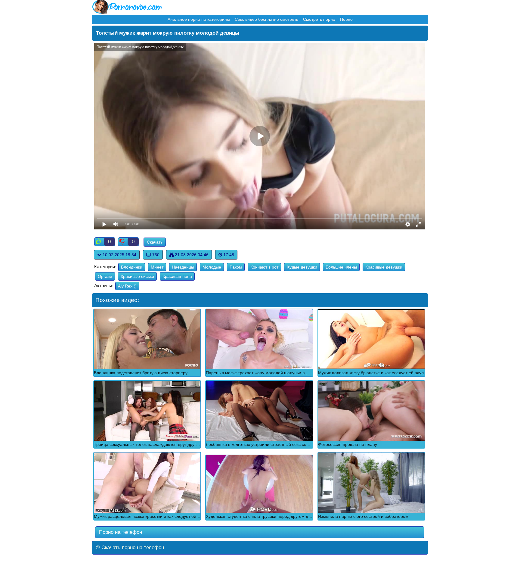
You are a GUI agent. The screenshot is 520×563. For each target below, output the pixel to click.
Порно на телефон (120, 532)
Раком (236, 267)
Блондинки (131, 267)
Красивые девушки (383, 267)
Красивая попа (177, 276)
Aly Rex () (127, 286)
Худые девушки (302, 267)
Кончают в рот (264, 267)
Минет (157, 267)
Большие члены (341, 267)
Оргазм (105, 276)
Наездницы (183, 267)
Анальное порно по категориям (199, 19)
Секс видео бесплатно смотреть (266, 19)
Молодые (212, 267)
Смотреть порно (319, 19)
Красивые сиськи (137, 276)
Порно (346, 19)
